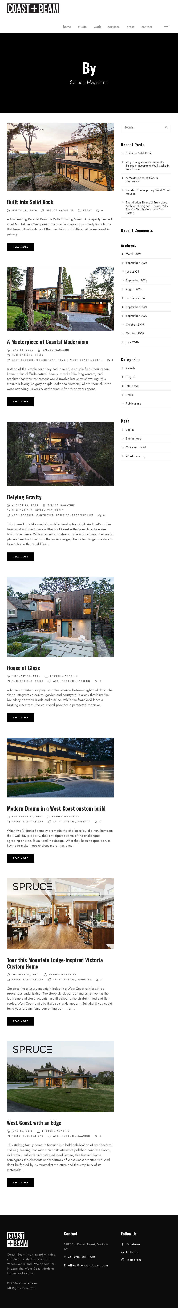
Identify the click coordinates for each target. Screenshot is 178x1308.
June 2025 (132, 272)
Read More (20, 247)
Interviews (44, 510)
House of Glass (23, 668)
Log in (130, 430)
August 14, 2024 (25, 505)
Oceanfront (46, 360)
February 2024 (135, 298)
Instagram (134, 1260)
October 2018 (135, 333)
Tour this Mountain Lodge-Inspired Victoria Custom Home (55, 963)
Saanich (84, 1136)
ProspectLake (83, 515)
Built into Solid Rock (30, 202)
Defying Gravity (24, 497)
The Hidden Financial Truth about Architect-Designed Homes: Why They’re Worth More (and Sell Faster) (147, 208)
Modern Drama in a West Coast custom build (56, 808)
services (114, 26)
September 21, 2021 (27, 816)
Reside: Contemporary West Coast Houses (148, 192)
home (67, 26)
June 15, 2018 (22, 1131)
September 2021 (136, 307)
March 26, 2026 (24, 210)
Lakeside (63, 515)
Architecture (23, 360)
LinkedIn (132, 1252)
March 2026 (133, 254)
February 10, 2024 (26, 676)
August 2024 (134, 289)
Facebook (133, 1244)
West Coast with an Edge (34, 1123)
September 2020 (137, 316)
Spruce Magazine (60, 210)
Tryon (63, 360)
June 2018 (132, 342)
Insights (130, 377)
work (97, 26)
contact (146, 26)
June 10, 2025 (22, 350)
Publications (22, 355)
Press (87, 210)
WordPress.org (135, 456)
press (130, 26)
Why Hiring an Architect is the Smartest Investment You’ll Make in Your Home (147, 165)
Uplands (84, 821)
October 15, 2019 (26, 974)
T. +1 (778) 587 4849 (79, 1257)
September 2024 (136, 280)
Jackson (84, 681)
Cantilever (45, 515)
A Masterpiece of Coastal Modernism (47, 341)
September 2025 (136, 263)
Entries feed (133, 439)
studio (82, 26)
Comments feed (136, 447)
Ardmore (84, 979)
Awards (130, 368)
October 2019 (135, 325)
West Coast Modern (86, 360)
